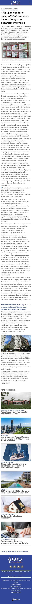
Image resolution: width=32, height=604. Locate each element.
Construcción (18, 571)
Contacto (20, 576)
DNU (21, 61)
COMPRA (24, 61)
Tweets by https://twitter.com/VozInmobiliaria (14, 551)
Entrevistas (22, 573)
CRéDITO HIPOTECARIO (15, 61)
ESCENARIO (28, 61)
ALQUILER (26, 60)
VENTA (22, 60)
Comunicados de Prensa (11, 573)
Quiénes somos (12, 576)
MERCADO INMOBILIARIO (15, 60)
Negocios (26, 571)
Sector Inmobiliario (7, 571)
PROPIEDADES (7, 60)
